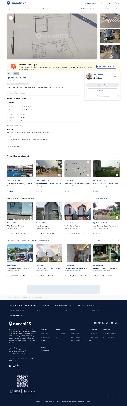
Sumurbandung (38, 297)
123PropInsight (45, 350)
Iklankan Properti (60, 334)
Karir (42, 344)
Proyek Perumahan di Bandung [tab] (87, 305)
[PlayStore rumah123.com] (29, 391)
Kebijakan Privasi (74, 334)
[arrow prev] (114, 156)
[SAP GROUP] (115, 76)
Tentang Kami (44, 334)
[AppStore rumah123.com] (15, 391)
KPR (57, 337)
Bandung (31, 297)
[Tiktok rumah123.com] (116, 323)
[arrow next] (118, 156)
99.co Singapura (93, 337)
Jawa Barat (24, 297)
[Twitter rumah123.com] (99, 323)
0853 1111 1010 (25, 353)
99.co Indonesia (93, 334)
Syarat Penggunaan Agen (77, 340)
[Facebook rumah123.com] (95, 323)
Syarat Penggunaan (75, 337)
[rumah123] (20, 324)
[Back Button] (11, 18)
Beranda (9, 297)
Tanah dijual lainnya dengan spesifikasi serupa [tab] (57, 305)
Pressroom (44, 347)
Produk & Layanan (46, 337)
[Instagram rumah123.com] (103, 323)
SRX (90, 340)
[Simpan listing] (30, 162)
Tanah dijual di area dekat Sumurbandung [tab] (22, 305)
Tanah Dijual (16, 297)
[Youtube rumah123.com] (107, 323)
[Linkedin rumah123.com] (111, 323)
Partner (43, 340)
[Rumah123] (16, 3)
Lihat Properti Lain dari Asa (106, 67)
